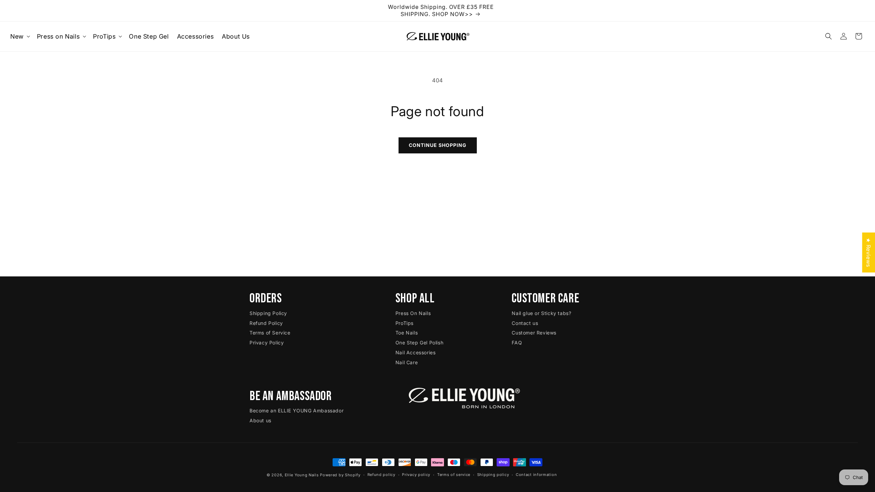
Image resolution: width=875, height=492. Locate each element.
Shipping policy (493, 474)
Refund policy (381, 474)
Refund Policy (266, 323)
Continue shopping (438, 145)
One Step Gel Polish (419, 342)
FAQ (517, 342)
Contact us (525, 323)
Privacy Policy (267, 342)
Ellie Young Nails (302, 475)
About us (260, 420)
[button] (19, 36)
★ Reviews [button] (868, 252)
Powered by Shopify (340, 475)
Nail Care (406, 362)
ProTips (404, 323)
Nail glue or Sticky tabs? (541, 313)
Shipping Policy (268, 313)
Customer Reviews (534, 333)
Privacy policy (416, 474)
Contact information (536, 474)
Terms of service (453, 474)
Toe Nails (406, 333)
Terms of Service (270, 333)
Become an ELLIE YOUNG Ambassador (297, 410)
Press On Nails (413, 313)
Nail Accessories (415, 352)
